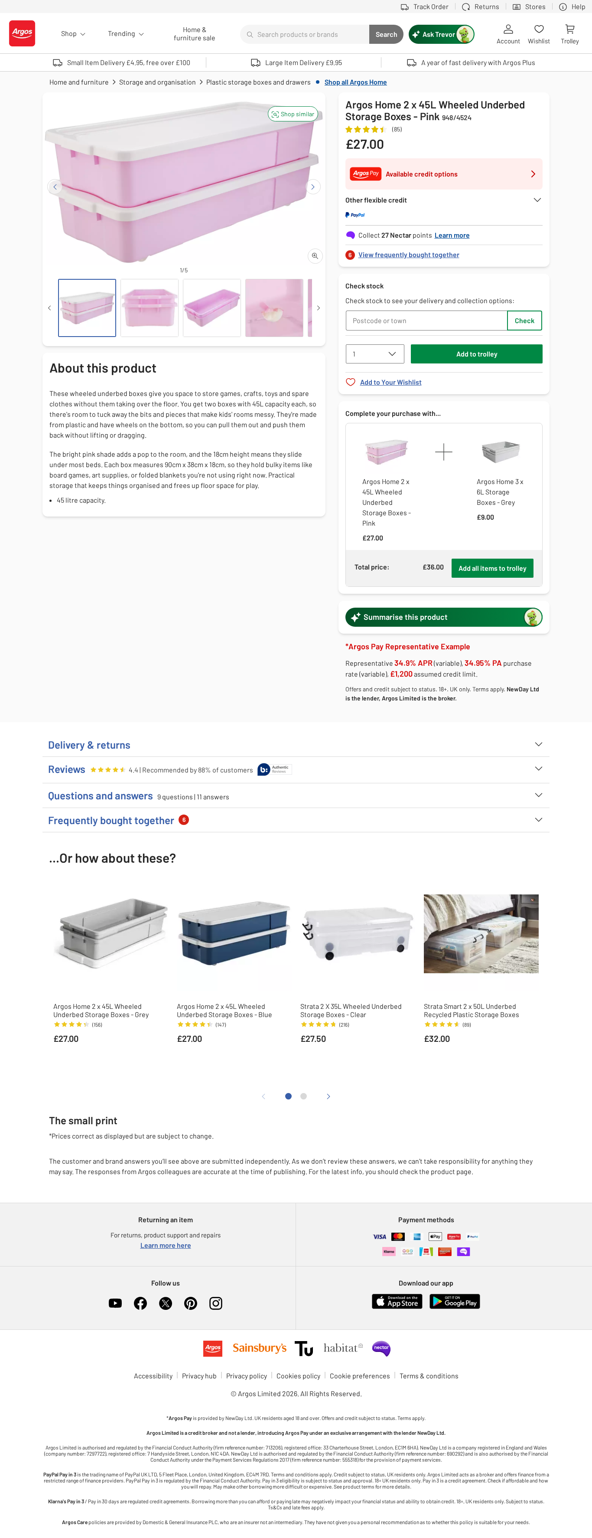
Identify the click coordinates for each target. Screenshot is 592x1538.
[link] (444, 252)
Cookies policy (298, 1375)
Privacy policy (246, 1375)
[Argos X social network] (165, 1303)
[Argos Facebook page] (140, 1303)
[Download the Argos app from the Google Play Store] (454, 1307)
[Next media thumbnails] (318, 308)
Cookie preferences (360, 1375)
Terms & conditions (429, 1375)
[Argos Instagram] (215, 1303)
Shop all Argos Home (356, 82)
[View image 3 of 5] (212, 308)
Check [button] (524, 320)
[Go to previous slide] (54, 186)
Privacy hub (199, 1375)
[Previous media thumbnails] (49, 308)
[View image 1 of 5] (87, 308)
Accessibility (153, 1375)
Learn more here (165, 1245)
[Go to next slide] (313, 186)
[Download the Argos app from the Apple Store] (397, 1307)
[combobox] (304, 34)
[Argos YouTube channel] (115, 1303)
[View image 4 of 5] (274, 308)
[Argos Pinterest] (190, 1303)
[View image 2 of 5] (149, 308)
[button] (293, 113)
